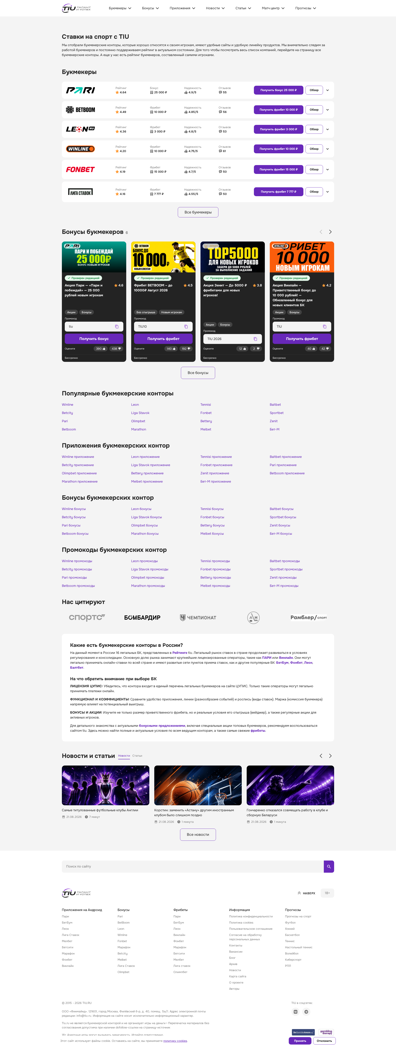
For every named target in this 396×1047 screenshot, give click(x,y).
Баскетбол (292, 935)
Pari (65, 421)
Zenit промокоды (283, 577)
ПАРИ (266, 657)
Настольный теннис (298, 947)
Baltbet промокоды (285, 561)
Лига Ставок (70, 935)
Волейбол (291, 953)
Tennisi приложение (216, 456)
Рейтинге (179, 653)
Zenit (274, 421)
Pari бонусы (71, 525)
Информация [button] (239, 910)
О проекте (236, 982)
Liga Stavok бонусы (146, 517)
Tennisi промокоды (215, 561)
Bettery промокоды (215, 577)
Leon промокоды (144, 561)
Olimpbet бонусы (144, 525)
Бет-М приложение (215, 481)
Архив (233, 964)
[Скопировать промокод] (116, 326)
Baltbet (275, 404)
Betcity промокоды (77, 569)
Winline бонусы (74, 509)
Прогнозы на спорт (298, 916)
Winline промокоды (77, 561)
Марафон (68, 953)
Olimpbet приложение (79, 473)
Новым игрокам (171, 312)
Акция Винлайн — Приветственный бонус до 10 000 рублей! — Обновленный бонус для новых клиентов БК (294, 295)
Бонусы (86, 312)
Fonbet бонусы (212, 517)
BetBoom (124, 922)
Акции (71, 312)
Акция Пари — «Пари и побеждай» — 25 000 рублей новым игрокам (84, 290)
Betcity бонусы (74, 517)
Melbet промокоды (215, 585)
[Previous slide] (321, 232)
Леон (308, 662)
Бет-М (274, 429)
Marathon (138, 429)
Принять (300, 1041)
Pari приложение (283, 465)
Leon (135, 404)
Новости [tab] (124, 755)
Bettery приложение (147, 473)
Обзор (314, 90)
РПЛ (288, 966)
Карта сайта (237, 976)
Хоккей (290, 929)
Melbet (205, 429)
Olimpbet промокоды (147, 577)
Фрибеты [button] (180, 910)
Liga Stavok (140, 413)
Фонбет (296, 662)
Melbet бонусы (212, 533)
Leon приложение (145, 456)
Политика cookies (241, 922)
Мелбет (67, 941)
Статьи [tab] (137, 755)
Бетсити (67, 947)
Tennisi (205, 404)
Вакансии (235, 951)
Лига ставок (181, 966)
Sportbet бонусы (283, 517)
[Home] (77, 893)
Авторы (234, 989)
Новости (235, 970)
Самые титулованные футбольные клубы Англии (100, 810)
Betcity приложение (78, 465)
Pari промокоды (74, 577)
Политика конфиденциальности (251, 916)
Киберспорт (293, 959)
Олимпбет (180, 972)
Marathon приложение (80, 481)
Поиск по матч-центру (77, 876)
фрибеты (258, 730)
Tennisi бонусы (212, 509)
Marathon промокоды (148, 585)
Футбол (290, 922)
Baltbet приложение (286, 456)
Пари (65, 916)
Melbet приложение (147, 481)
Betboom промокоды (78, 585)
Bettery (206, 421)
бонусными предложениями (162, 725)
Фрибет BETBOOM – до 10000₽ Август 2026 (153, 287)
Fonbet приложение (216, 465)
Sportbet (277, 413)
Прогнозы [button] (293, 910)
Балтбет (76, 667)
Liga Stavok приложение (150, 465)
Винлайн (286, 657)
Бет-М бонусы (281, 533)
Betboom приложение (287, 473)
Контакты (235, 945)
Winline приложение (78, 456)
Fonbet (206, 413)
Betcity (67, 413)
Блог (232, 958)
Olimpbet (138, 421)
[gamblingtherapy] (326, 1032)
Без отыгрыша (146, 312)
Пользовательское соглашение (250, 929)
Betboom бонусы (75, 533)
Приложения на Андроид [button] (82, 910)
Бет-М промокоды (284, 585)
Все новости (198, 834)
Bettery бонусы (212, 525)
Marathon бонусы (145, 533)
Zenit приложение (214, 473)
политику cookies (175, 1041)
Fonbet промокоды (215, 569)
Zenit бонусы (280, 525)
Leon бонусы (141, 509)
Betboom (69, 429)
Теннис (290, 941)
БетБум (282, 662)
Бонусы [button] (124, 910)
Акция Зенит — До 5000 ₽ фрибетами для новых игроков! (225, 290)
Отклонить (324, 1041)
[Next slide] (330, 232)
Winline (67, 404)
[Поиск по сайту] (329, 866)
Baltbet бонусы (281, 509)
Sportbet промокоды (286, 569)
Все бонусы (198, 372)
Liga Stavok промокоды (149, 569)
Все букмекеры (198, 212)
